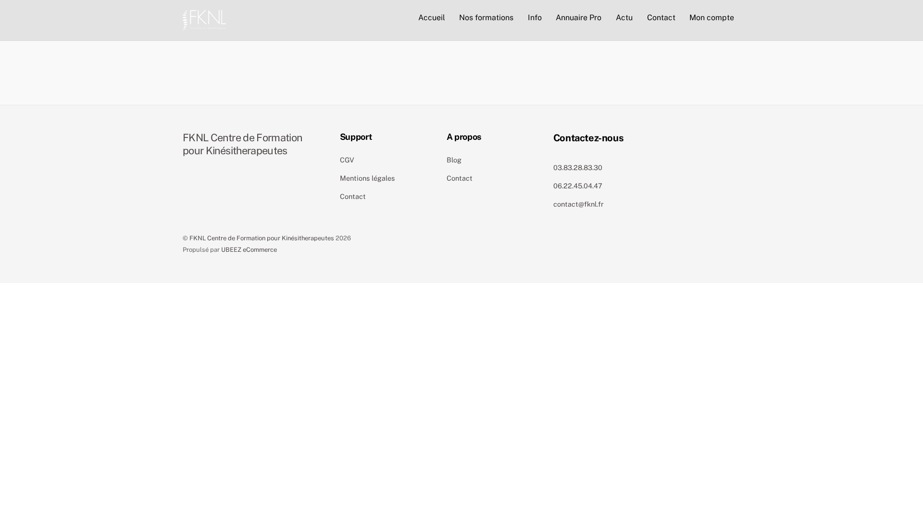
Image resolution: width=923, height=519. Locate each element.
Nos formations (486, 17)
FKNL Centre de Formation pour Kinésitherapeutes (261, 238)
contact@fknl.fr (578, 204)
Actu (624, 17)
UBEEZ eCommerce (249, 249)
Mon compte (711, 17)
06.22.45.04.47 (577, 186)
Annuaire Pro (578, 17)
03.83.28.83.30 (577, 167)
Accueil (431, 17)
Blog (454, 160)
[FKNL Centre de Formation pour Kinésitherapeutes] (204, 18)
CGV (347, 160)
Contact (661, 17)
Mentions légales (367, 178)
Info (535, 17)
